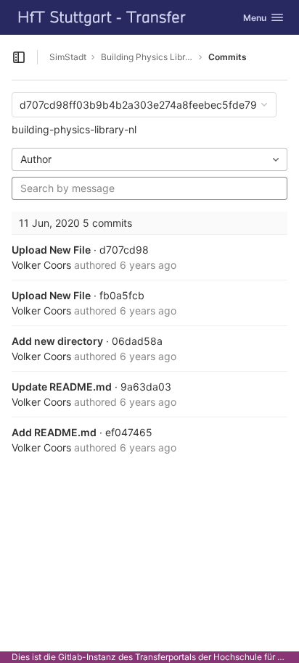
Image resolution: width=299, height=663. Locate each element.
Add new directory (57, 341)
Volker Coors (41, 265)
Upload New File (51, 249)
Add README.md (54, 432)
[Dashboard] (102, 17)
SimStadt (67, 56)
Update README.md (62, 386)
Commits (227, 56)
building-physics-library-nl (74, 129)
